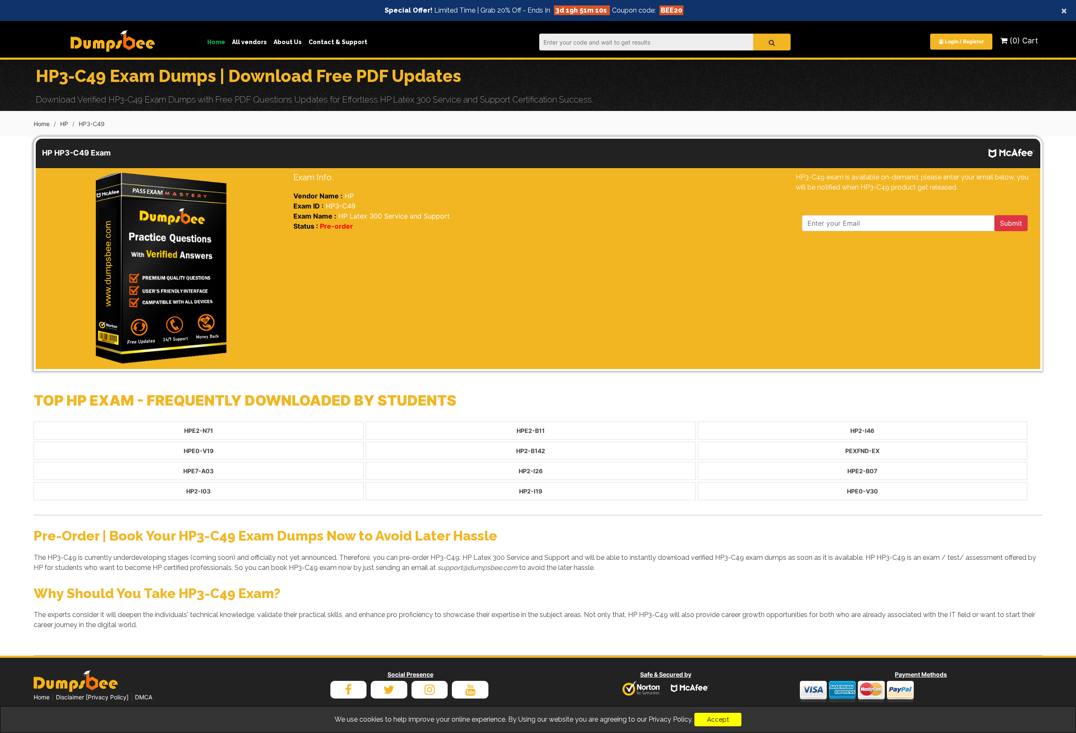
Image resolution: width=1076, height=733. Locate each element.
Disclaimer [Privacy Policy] (92, 697)
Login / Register (964, 41)
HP (64, 123)
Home (216, 42)
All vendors (249, 42)
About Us (288, 42)
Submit (1011, 223)
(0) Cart (1022, 40)
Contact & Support (338, 42)
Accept (718, 719)
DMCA (143, 697)
